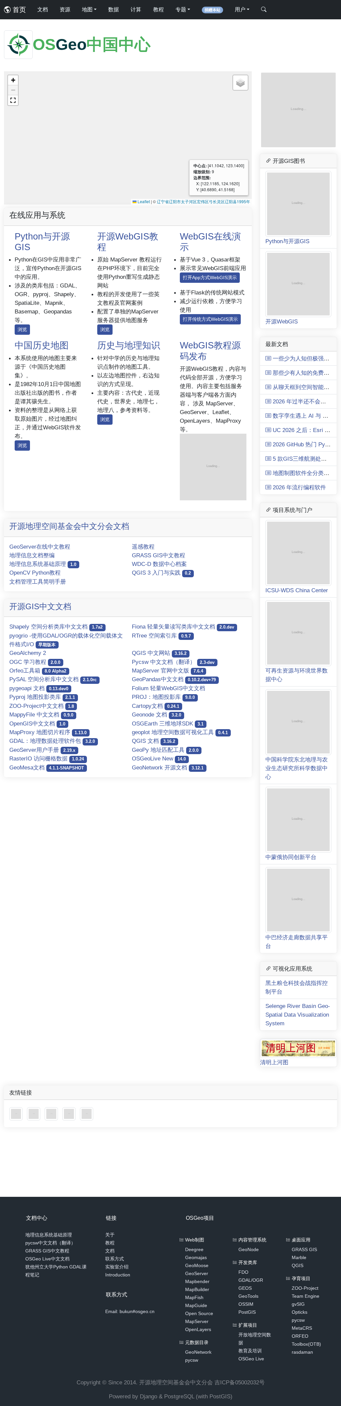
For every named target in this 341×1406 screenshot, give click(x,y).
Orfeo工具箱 (37, 670)
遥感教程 (143, 546)
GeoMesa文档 (46, 767)
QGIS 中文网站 (159, 653)
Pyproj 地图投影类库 (42, 697)
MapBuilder (197, 1289)
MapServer (196, 1321)
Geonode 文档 (156, 714)
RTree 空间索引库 (161, 635)
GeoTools (248, 1296)
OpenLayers (198, 1329)
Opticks (299, 1312)
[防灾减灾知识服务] (69, 1113)
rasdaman (302, 1352)
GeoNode (248, 1249)
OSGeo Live (251, 1358)
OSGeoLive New (159, 758)
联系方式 (114, 1258)
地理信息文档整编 (32, 555)
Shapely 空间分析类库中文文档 (56, 626)
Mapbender (197, 1281)
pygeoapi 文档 (38, 688)
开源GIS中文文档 (40, 606)
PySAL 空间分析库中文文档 (53, 679)
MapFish (194, 1297)
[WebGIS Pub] (213, 466)
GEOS (245, 1288)
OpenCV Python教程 (35, 572)
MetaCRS (302, 1328)
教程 (158, 9)
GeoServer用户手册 (42, 749)
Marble (299, 1257)
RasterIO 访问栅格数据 (46, 758)
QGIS (297, 1265)
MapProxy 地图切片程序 (48, 732)
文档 (42, 9)
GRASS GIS (304, 1249)
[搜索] (263, 10)
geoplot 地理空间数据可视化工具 (180, 732)
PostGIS (247, 1312)
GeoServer (196, 1273)
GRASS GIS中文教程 (158, 555)
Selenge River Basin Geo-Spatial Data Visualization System (297, 1015)
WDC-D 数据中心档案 (159, 564)
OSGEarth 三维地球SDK (167, 723)
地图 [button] (87, 9)
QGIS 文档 (153, 740)
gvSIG (298, 1304)
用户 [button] (240, 9)
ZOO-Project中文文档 (41, 706)
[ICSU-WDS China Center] (34, 1113)
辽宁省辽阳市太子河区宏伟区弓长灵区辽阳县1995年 (203, 201)
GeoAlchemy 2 (27, 653)
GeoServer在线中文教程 (39, 546)
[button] (13, 80)
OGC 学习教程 (34, 662)
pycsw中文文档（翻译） (50, 1242)
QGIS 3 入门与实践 (161, 572)
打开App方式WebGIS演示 (210, 277)
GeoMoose (196, 1265)
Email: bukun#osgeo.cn (130, 1311)
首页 (18, 9)
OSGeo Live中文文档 (47, 1258)
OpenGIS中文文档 (37, 723)
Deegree (194, 1249)
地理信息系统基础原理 (42, 564)
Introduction (117, 1274)
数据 (113, 9)
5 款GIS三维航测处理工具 (304, 458)
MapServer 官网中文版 (167, 670)
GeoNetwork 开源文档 (167, 767)
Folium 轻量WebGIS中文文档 (168, 688)
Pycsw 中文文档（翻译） (173, 662)
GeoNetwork (198, 1352)
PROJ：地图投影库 (163, 697)
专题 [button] (180, 9)
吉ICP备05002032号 (239, 1382)
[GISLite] (52, 1113)
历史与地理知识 (128, 345)
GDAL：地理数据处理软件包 (52, 740)
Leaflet (143, 201)
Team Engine (305, 1296)
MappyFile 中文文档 (41, 714)
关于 (110, 1234)
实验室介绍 (117, 1266)
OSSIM (245, 1304)
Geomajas (196, 1257)
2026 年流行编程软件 (298, 487)
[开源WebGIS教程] (16, 1113)
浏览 (22, 329)
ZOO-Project (305, 1288)
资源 (65, 9)
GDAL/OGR (250, 1280)
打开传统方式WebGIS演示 (210, 319)
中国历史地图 (42, 345)
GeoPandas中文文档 (174, 679)
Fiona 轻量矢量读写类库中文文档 (183, 626)
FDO (243, 1272)
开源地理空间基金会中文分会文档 (69, 526)
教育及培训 (250, 1350)
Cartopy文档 (155, 706)
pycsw (191, 1360)
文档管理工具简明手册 (37, 581)
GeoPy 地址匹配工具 (165, 749)
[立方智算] (86, 1113)
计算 (136, 9)
